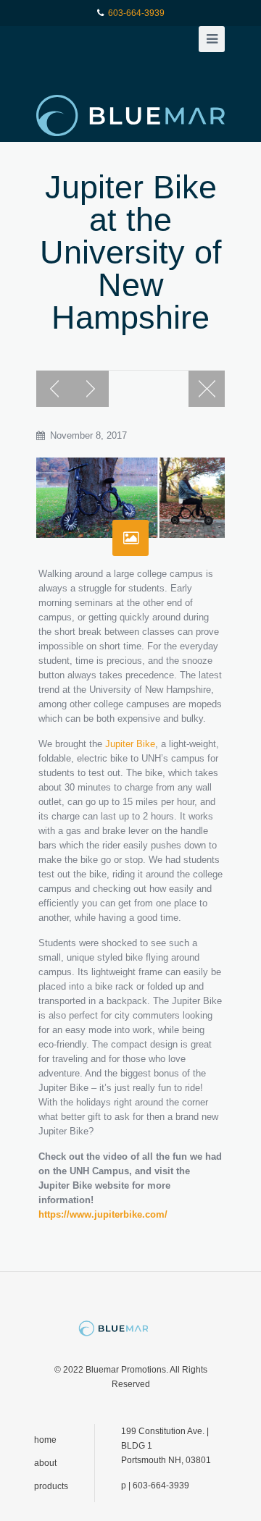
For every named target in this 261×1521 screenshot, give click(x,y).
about (45, 1463)
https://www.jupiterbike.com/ (102, 1214)
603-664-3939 (136, 13)
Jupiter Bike (130, 743)
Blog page (206, 389)
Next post (90, 389)
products (51, 1486)
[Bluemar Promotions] (130, 115)
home (45, 1440)
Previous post (54, 389)
